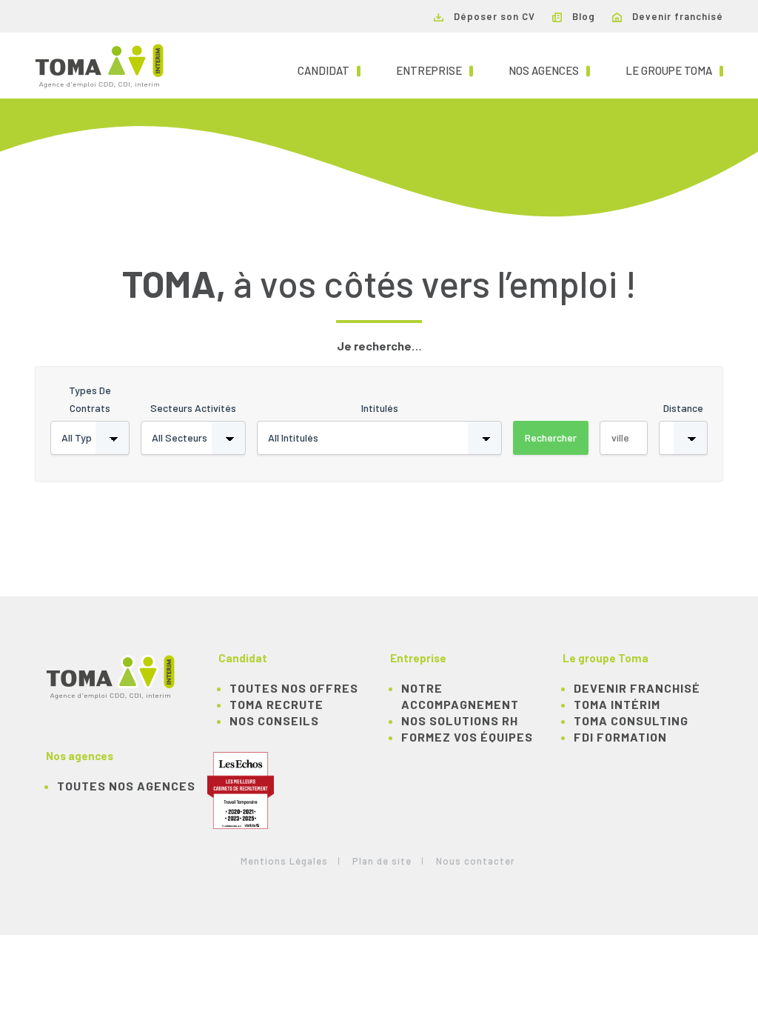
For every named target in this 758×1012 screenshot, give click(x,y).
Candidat (329, 70)
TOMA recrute (276, 704)
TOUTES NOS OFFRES (293, 688)
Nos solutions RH (459, 720)
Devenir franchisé (676, 16)
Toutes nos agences (126, 786)
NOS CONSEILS (274, 720)
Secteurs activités (193, 408)
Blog (582, 16)
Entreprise (434, 70)
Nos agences (549, 70)
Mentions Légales (284, 861)
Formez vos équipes (467, 737)
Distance (683, 408)
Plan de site (382, 861)
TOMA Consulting (631, 720)
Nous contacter (475, 861)
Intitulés (379, 408)
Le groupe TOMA (674, 70)
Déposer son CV (493, 16)
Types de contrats (90, 399)
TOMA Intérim (617, 704)
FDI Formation (620, 737)
